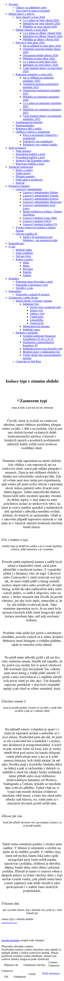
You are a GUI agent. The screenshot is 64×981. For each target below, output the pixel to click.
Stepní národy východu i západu (34, 300)
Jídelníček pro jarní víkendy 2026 (41, 23)
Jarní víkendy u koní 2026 (30, 17)
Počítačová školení (19, 186)
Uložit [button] (31, 974)
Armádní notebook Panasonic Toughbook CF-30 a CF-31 (39, 337)
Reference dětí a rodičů (29, 128)
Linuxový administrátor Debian (40, 192)
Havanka (28, 268)
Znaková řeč (37, 323)
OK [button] (6, 976)
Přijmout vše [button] (11, 964)
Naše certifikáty (24, 253)
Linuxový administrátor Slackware (42, 201)
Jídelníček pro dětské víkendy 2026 (42, 36)
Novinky (13, 4)
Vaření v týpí (37, 313)
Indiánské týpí (31, 304)
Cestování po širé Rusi (28, 361)
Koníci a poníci (24, 259)
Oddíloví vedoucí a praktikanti (33, 131)
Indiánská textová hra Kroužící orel (42, 348)
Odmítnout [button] (20, 976)
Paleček (27, 272)
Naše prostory (23, 150)
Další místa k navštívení (29, 179)
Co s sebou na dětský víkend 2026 (42, 33)
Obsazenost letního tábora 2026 (40, 55)
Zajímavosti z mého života (23, 297)
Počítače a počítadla (27, 332)
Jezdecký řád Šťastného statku (33, 160)
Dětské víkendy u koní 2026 (31, 29)
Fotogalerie (15, 291)
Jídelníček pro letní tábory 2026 (40, 64)
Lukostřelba (36, 319)
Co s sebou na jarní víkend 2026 (41, 20)
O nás (12, 246)
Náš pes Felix (23, 256)
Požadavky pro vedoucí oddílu (40, 144)
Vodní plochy (23, 173)
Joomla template (10, 940)
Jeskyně (20, 182)
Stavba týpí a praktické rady (45, 307)
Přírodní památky (25, 176)
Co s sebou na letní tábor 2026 (40, 61)
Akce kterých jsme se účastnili (33, 10)
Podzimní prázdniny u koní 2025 (34, 74)
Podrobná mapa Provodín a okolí (34, 281)
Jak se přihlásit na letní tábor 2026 (42, 45)
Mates (26, 265)
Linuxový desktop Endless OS (40, 224)
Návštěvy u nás (24, 288)
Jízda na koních (17, 147)
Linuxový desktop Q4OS (37, 221)
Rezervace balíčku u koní (30, 163)
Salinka (27, 275)
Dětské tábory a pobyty (22, 13)
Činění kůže (36, 316)
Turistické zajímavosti (21, 166)
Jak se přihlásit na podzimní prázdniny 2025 (38, 79)
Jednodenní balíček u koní (30, 154)
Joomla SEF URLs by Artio (9, 923)
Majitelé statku (24, 249)
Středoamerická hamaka (36, 326)
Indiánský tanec (31, 329)
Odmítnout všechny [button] (34, 964)
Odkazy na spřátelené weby (31, 7)
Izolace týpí (36, 310)
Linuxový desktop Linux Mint (40, 217)
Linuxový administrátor (29, 189)
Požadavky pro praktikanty (38, 141)
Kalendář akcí (16, 243)
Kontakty (14, 278)
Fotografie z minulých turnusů (32, 294)
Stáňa (26, 262)
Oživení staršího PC (27, 233)
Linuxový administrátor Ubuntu (40, 195)
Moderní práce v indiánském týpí (41, 351)
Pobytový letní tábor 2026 (30, 42)
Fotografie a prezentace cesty (32, 284)
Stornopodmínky (25, 125)
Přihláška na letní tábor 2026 (39, 58)
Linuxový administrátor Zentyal (40, 198)
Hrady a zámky (24, 170)
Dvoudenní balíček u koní (30, 157)
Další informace (51, 973)
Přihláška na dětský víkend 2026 (41, 39)
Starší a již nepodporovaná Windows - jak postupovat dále (40, 239)
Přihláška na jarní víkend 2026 (40, 26)
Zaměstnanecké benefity (29, 122)
